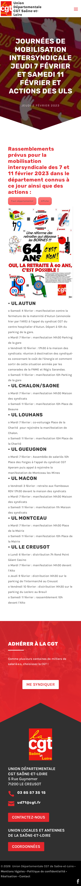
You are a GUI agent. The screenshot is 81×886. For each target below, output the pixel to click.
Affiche (45, 201)
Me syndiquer (40, 684)
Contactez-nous (28, 817)
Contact (24, 876)
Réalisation (9, 876)
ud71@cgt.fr (29, 802)
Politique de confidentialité (46, 871)
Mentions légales (13, 871)
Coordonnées (26, 846)
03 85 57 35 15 (31, 792)
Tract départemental (22, 201)
